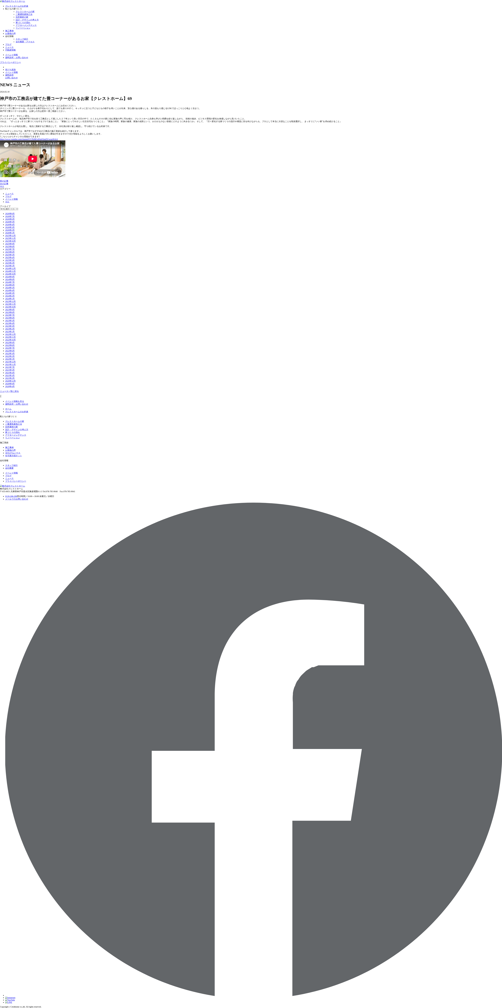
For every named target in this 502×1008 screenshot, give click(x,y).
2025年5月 (10, 255)
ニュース (9, 47)
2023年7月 (10, 315)
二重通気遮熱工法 (24, 14)
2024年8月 (10, 279)
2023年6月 (10, 318)
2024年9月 (10, 277)
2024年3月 (10, 293)
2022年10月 (10, 340)
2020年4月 (10, 386)
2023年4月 (10, 323)
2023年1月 (10, 331)
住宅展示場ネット (13, 456)
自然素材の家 (22, 17)
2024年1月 (10, 299)
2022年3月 (10, 353)
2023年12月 (10, 301)
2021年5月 (10, 370)
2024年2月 (10, 296)
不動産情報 (10, 50)
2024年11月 (10, 271)
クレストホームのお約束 (16, 6)
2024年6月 (10, 285)
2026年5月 (10, 222)
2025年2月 (10, 263)
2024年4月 (10, 290)
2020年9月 (10, 384)
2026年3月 (10, 227)
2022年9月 (10, 342)
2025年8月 (10, 246)
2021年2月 (10, 378)
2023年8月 (10, 312)
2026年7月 (10, 216)
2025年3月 (10, 260)
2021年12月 (10, 362)
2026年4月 (10, 224)
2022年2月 (10, 356)
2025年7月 (10, 249)
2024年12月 (10, 268)
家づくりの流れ (23, 22)
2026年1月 (10, 233)
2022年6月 (10, 351)
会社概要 (9, 468)
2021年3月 (10, 375)
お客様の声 (10, 33)
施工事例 (9, 31)
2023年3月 (10, 326)
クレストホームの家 (25, 11)
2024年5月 (10, 288)
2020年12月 (10, 381)
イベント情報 (11, 199)
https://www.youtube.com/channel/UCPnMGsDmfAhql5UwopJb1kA (29, 139)
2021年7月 (10, 367)
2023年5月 (10, 320)
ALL (2, 186)
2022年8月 (10, 345)
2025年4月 (10, 257)
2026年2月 (10, 230)
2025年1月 (10, 266)
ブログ (8, 44)
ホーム (8, 409)
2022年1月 (10, 359)
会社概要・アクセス (25, 42)
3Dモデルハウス (12, 453)
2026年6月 (10, 219)
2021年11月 (10, 364)
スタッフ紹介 (22, 39)
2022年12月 (10, 334)
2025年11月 (10, 238)
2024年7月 (10, 282)
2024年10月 (10, 274)
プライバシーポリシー (10, 62)
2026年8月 (10, 214)
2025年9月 (10, 244)
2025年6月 (10, 252)
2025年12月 (10, 235)
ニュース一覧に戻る (9, 391)
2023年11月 (10, 304)
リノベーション (23, 28)
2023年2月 (10, 329)
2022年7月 (10, 348)
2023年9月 (10, 310)
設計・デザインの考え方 (27, 20)
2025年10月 (10, 241)
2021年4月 (10, 373)
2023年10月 (10, 307)
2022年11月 (10, 337)
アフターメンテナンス (26, 25)
